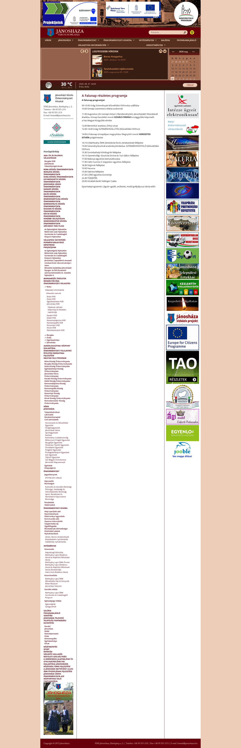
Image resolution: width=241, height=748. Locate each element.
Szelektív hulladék (53, 654)
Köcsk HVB (51, 327)
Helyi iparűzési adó (52, 511)
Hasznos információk (53, 521)
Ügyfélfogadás (50, 526)
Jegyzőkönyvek (50, 474)
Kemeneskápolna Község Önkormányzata (56, 200)
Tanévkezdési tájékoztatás (118, 70)
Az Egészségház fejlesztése (55, 229)
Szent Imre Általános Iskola (56, 572)
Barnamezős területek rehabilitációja (55, 279)
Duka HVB (51, 299)
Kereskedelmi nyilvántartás (56, 539)
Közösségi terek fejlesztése (57, 666)
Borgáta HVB (49, 161)
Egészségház (50, 604)
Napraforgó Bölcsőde (54, 552)
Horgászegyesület (52, 427)
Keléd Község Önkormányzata (52, 195)
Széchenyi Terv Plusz (54, 226)
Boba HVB (51, 296)
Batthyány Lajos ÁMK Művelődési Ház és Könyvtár (57, 579)
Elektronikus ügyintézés (54, 516)
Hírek (48, 40)
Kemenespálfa (50, 638)
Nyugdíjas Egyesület (53, 442)
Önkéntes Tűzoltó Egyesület (57, 445)
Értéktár (48, 651)
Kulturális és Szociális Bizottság (58, 487)
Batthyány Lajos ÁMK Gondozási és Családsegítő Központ (56, 595)
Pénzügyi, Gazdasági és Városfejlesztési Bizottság (55, 490)
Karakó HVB (52, 315)
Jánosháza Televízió (53, 586)
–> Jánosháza (49, 342)
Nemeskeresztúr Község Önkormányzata (55, 222)
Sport (46, 649)
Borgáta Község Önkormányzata (52, 173)
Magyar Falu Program (55, 358)
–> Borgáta (49, 335)
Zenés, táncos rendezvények (57, 537)
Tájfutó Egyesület (52, 457)
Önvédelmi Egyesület (54, 447)
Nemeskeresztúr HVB (55, 330)
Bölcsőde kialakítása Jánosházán (58, 268)
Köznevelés (49, 549)
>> (193, 51)
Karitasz (48, 435)
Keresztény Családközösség (56, 437)
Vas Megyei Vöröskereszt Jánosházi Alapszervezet (55, 460)
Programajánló (186, 40)
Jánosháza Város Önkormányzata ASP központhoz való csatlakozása (54, 677)
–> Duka (47, 337)
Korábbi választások (54, 218)
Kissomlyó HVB (53, 325)
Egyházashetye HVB (55, 301)
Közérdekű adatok (52, 531)
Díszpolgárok (50, 468)
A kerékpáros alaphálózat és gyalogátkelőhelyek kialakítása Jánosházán (58, 661)
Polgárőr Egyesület (53, 450)
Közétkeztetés (50, 646)
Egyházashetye (50, 641)
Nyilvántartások (51, 533)
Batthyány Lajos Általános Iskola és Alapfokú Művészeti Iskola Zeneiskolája (57, 567)
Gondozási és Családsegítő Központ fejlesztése (55, 235)
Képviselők (49, 481)
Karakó (47, 626)
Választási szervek (53, 293)
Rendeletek (49, 502)
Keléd (46, 631)
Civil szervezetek (51, 419)
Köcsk (46, 643)
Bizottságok (49, 483)
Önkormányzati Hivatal (117, 40)
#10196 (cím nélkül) (53, 478)
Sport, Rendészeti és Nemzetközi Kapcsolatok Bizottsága (55, 496)
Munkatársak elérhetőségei (56, 528)
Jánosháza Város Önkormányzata (52, 185)
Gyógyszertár (50, 606)
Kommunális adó (51, 519)
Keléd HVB (51, 318)
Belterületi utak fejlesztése (55, 231)
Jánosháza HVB (53, 304)
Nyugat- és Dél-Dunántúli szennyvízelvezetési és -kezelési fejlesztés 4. (57, 272)
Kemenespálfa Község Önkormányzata (54, 205)
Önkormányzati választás (57, 283)
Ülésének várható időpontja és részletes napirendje (57, 309)
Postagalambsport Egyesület (57, 452)
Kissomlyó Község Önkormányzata (52, 210)
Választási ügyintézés (55, 240)
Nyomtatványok (51, 514)
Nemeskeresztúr (51, 633)
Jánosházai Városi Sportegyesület (52, 431)
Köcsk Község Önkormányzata (52, 214)
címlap (190, 85)
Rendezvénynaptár (52, 417)
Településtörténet (52, 412)
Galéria (165, 40)
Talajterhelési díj (51, 523)
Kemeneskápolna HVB (56, 320)
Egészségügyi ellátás (52, 601)
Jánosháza (64, 40)
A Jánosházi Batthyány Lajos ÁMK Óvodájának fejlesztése (58, 670)
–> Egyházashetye (51, 340)
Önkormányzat (87, 40)
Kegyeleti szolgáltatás (55, 656)
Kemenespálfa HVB (55, 323)
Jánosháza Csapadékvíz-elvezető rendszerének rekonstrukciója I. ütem (58, 263)
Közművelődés (50, 575)
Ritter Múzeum (51, 583)
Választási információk (92, 45)
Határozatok (49, 505)
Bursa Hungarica (115, 58)
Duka (46, 636)
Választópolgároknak (53, 166)
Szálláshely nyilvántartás (55, 541)
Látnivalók (48, 414)
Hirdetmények (154, 45)
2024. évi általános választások (53, 156)
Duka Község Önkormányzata (58, 177)
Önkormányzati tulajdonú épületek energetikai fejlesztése (57, 353)
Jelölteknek (49, 163)
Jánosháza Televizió (54, 618)
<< (173, 51)
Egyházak (48, 465)
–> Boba (47, 286)
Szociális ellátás (50, 589)
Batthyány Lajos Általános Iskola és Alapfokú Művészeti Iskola (57, 557)
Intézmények (146, 40)
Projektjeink (50, 247)
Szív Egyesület (51, 455)
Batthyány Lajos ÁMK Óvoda (57, 562)
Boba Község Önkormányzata (58, 169)
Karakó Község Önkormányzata (52, 190)
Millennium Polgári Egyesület (57, 440)
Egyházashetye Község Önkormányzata (55, 180)
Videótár (48, 615)
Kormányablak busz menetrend (54, 243)
